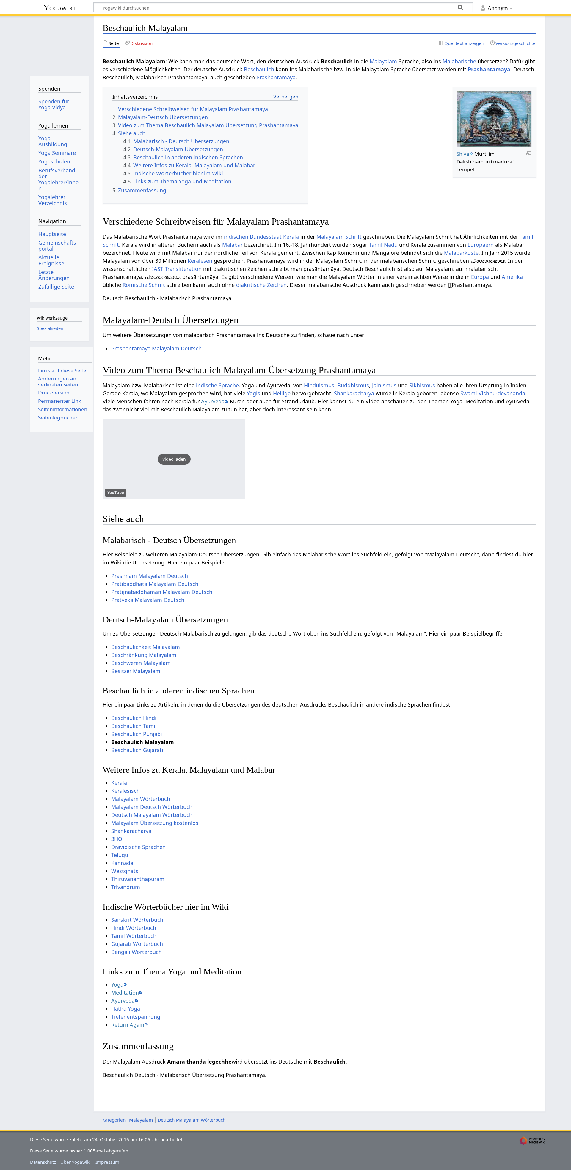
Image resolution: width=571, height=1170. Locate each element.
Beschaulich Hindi (133, 717)
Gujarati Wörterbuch (137, 943)
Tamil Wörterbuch (133, 935)
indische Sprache (217, 385)
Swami (468, 393)
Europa (480, 276)
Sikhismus (422, 385)
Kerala (291, 236)
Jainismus (384, 385)
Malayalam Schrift (339, 236)
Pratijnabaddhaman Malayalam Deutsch (161, 591)
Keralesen (200, 260)
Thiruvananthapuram (137, 879)
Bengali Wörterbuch (136, 951)
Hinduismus (319, 385)
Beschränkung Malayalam (143, 654)
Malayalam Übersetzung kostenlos (154, 822)
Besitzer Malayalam (135, 670)
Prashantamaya (489, 69)
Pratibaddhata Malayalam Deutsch (154, 583)
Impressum (107, 1162)
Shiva (463, 153)
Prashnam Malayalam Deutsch (149, 575)
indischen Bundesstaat (253, 236)
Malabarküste (461, 252)
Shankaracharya (354, 393)
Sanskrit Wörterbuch (137, 919)
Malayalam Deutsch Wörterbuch (151, 806)
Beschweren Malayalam (141, 662)
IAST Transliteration (177, 268)
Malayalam (383, 61)
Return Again (127, 1024)
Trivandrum (125, 887)
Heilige (282, 393)
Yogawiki (59, 7)
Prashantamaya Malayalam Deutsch (156, 348)
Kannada (122, 863)
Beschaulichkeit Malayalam (145, 646)
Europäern (481, 244)
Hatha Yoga (125, 1008)
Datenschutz (43, 1162)
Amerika (512, 276)
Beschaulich (259, 69)
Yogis (253, 393)
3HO (116, 838)
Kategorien (114, 1120)
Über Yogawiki (75, 1162)
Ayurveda (213, 401)
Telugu (119, 854)
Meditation (125, 992)
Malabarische (459, 61)
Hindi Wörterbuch (133, 927)
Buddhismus (353, 385)
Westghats (124, 871)
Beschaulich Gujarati (137, 750)
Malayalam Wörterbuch (140, 798)
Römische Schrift (144, 284)
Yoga (117, 984)
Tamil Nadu (383, 244)
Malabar (232, 244)
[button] (174, 459)
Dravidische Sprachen (138, 846)
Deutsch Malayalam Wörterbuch (151, 814)
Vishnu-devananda (502, 393)
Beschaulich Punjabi (136, 733)
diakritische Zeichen (261, 284)
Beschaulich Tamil (134, 725)
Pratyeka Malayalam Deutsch (147, 599)
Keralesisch (125, 790)
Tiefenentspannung (135, 1016)
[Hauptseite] (59, 44)
